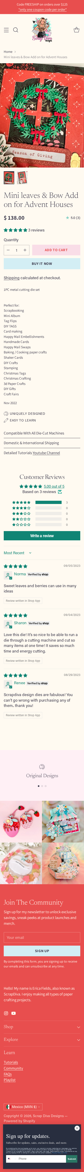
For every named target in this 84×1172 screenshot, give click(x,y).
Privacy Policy (56, 1153)
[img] (15, 566)
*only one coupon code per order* (42, 9)
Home (8, 51)
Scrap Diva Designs (48, 1115)
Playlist (10, 1079)
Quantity (11, 239)
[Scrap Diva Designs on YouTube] (13, 1013)
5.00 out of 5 (54, 486)
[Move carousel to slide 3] (45, 786)
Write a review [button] (42, 535)
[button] (16, 229)
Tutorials (11, 1062)
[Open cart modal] (76, 30)
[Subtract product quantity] (8, 250)
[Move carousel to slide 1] (38, 786)
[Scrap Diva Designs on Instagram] (6, 1013)
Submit (72, 1159)
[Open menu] (6, 30)
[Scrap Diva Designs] (42, 29)
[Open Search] (15, 30)
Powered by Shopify (19, 1120)
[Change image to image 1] (9, 177)
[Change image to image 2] (22, 177)
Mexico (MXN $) (24, 1107)
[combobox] (11, 1158)
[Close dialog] (77, 1128)
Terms (65, 1153)
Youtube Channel (46, 452)
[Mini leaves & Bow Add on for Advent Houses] (42, 115)
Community (13, 1068)
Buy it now (42, 263)
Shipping (12, 277)
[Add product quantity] (25, 250)
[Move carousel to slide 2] (42, 786)
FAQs (8, 1074)
